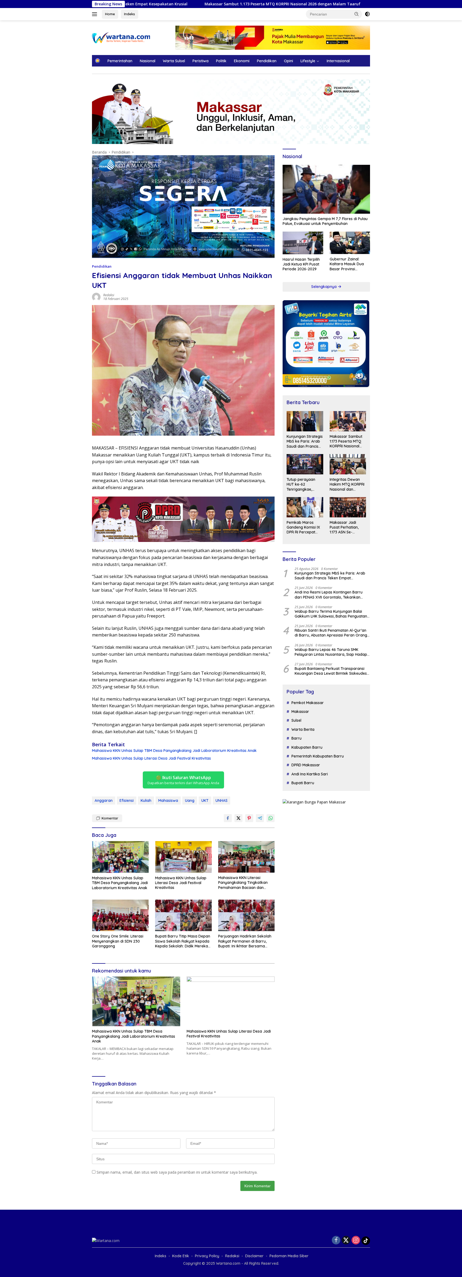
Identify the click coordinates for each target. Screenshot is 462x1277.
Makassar (300, 711)
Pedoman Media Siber (289, 1255)
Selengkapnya (324, 286)
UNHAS (221, 800)
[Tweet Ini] (238, 818)
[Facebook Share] (228, 818)
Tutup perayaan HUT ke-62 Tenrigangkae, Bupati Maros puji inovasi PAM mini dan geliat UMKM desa (302, 484)
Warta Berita (302, 729)
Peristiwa (200, 60)
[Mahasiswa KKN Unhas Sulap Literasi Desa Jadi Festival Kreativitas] (183, 857)
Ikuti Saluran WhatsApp (183, 780)
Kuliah (146, 800)
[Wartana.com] (121, 37)
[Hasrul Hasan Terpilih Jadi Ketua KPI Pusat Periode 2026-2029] (303, 243)
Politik (221, 60)
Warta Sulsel (174, 60)
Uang (189, 800)
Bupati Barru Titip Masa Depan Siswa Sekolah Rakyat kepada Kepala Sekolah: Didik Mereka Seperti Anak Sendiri (182, 941)
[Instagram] (356, 1240)
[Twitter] (346, 1240)
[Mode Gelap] (367, 14)
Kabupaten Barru (306, 747)
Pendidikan (266, 60)
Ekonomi (241, 60)
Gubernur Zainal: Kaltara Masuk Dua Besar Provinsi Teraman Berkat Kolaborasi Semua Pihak (347, 264)
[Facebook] (336, 1240)
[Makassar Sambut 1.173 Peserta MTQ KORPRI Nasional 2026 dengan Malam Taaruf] (348, 421)
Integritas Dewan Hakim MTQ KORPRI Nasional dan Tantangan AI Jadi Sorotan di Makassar (347, 484)
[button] (356, 14)
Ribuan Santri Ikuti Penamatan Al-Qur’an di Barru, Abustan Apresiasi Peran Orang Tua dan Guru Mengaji (331, 633)
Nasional (147, 60)
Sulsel (296, 720)
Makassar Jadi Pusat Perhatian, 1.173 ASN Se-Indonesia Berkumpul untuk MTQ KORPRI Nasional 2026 (345, 527)
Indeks (129, 14)
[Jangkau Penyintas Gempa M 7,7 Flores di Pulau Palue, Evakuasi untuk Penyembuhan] (326, 189)
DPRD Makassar (305, 765)
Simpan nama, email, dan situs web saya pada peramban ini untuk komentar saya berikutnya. (177, 1172)
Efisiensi (127, 800)
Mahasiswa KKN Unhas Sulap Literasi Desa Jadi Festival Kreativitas (151, 758)
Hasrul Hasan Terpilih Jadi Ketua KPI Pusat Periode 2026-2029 (301, 264)
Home (110, 14)
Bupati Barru (302, 782)
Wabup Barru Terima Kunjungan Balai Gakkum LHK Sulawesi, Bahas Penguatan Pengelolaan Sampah (331, 614)
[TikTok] (365, 1240)
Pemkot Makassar (307, 702)
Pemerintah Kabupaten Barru (317, 756)
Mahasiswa (168, 800)
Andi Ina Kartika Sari (309, 774)
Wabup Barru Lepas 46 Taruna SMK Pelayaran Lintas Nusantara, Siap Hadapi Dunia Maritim (331, 652)
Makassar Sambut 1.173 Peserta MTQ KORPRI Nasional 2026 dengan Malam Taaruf (207, 4)
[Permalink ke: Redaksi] (96, 296)
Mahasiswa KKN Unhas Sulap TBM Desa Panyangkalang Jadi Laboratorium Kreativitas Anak (174, 750)
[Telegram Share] (260, 818)
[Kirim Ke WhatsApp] (271, 818)
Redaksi (108, 295)
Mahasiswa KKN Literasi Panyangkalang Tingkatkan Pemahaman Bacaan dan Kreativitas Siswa (243, 882)
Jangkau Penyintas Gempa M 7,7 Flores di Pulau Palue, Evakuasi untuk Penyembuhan (325, 221)
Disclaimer (254, 1255)
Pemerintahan (119, 60)
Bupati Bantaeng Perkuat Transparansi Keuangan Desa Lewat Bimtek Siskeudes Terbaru (331, 671)
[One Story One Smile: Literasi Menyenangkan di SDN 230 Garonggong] (120, 915)
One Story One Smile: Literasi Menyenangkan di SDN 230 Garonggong (117, 941)
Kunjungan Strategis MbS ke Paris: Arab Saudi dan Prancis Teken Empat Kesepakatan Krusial (305, 441)
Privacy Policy (207, 1255)
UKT (205, 800)
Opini (288, 60)
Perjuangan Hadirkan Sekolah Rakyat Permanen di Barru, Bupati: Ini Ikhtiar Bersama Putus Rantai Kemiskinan (244, 941)
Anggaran (104, 800)
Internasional (338, 60)
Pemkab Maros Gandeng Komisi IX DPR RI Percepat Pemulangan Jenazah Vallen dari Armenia (304, 527)
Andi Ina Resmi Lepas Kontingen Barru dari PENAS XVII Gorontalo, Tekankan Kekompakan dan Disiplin (329, 595)
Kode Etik (180, 1255)
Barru (296, 738)
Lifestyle (308, 60)
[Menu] (95, 14)
